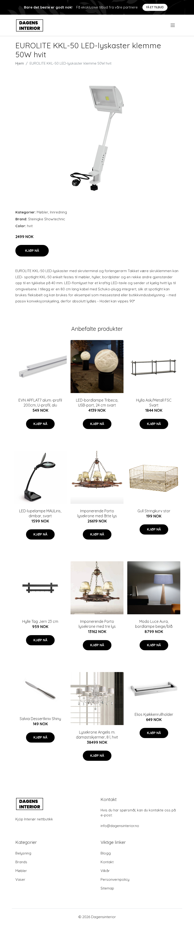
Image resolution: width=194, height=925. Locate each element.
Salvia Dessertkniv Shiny (40, 718)
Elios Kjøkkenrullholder (154, 714)
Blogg (106, 853)
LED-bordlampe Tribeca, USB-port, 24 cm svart (97, 402)
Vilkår (105, 870)
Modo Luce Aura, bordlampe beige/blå (153, 624)
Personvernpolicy (115, 879)
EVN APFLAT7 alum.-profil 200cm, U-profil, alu (40, 402)
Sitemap (107, 888)
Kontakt (107, 862)
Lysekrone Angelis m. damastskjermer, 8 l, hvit (97, 734)
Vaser (20, 879)
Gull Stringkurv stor (153, 511)
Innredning (58, 212)
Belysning (23, 853)
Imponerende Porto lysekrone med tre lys (97, 624)
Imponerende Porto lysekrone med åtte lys (97, 513)
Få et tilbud (155, 7)
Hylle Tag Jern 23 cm (40, 621)
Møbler (42, 212)
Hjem (19, 63)
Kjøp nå (32, 250)
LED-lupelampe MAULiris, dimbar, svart (40, 513)
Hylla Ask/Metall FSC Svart (154, 402)
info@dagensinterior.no (120, 825)
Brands (21, 862)
